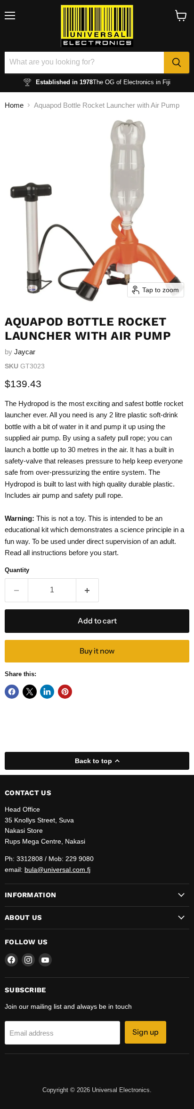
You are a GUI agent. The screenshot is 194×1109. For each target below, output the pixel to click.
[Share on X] (30, 692)
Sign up (145, 1032)
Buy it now (97, 650)
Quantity (17, 570)
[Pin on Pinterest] (65, 692)
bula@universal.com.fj (57, 869)
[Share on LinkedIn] (47, 692)
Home (14, 105)
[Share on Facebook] (12, 692)
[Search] (176, 62)
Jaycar (24, 352)
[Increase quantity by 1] (87, 590)
